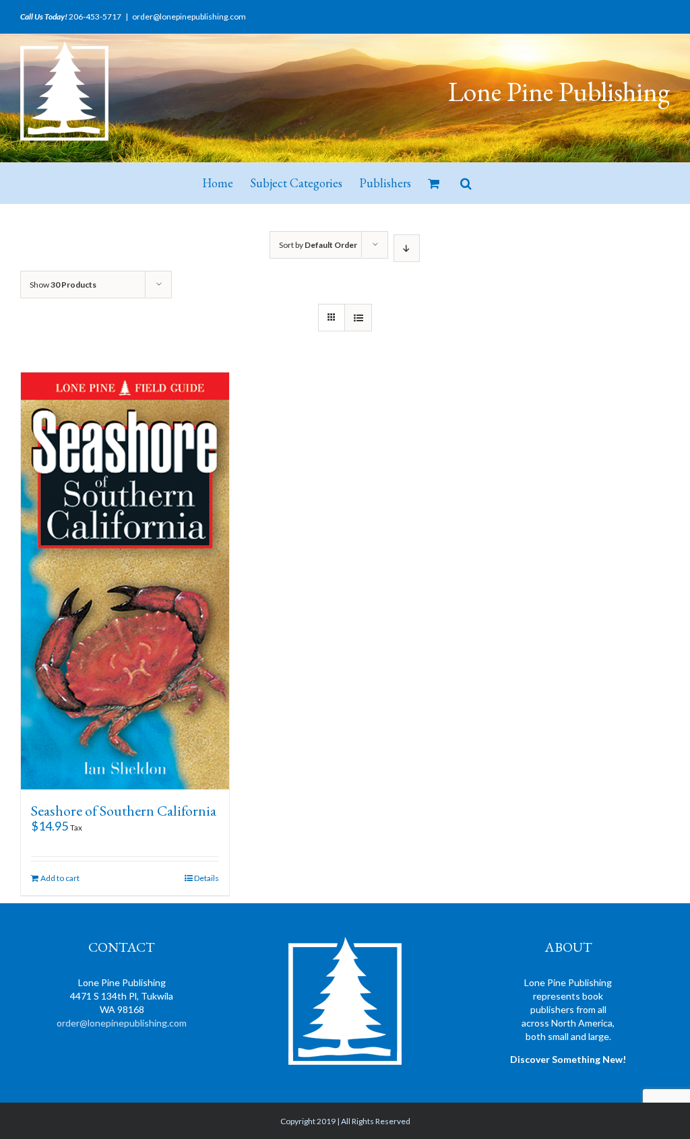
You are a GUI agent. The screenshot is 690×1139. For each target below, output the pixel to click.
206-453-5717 (95, 16)
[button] (466, 183)
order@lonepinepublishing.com (189, 16)
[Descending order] (407, 248)
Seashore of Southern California (123, 810)
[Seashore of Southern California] (125, 580)
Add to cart (60, 878)
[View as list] (358, 317)
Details (206, 878)
